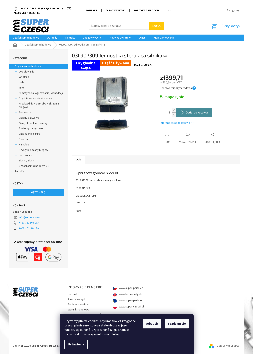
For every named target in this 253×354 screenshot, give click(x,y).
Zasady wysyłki (115, 10)
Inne (21, 88)
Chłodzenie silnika (30, 134)
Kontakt (91, 10)
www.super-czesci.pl (131, 307)
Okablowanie (26, 72)
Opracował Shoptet (228, 346)
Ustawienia (76, 344)
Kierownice (25, 155)
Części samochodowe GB (34, 166)
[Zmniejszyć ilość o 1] (174, 114)
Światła (23, 139)
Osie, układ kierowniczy (33, 123)
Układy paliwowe (29, 118)
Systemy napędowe (31, 128)
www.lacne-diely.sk (130, 294)
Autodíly (20, 171)
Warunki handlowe (78, 310)
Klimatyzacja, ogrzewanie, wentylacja (41, 93)
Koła (21, 82)
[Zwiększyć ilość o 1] (174, 110)
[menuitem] (26, 38)
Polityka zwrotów (146, 10)
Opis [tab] (78, 160)
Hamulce (24, 145)
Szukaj (156, 25)
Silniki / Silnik (26, 161)
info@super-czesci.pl (31, 217)
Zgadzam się (177, 323)
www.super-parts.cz (130, 288)
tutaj (115, 334)
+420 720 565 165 (29, 223)
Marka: (143, 65)
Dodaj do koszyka (197, 112)
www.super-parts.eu (130, 300)
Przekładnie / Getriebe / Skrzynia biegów (39, 105)
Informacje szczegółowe (175, 123)
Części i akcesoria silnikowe (35, 98)
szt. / (38, 192)
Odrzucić (152, 323)
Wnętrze (24, 77)
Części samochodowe (28, 66)
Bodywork (25, 112)
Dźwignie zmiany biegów (33, 150)
